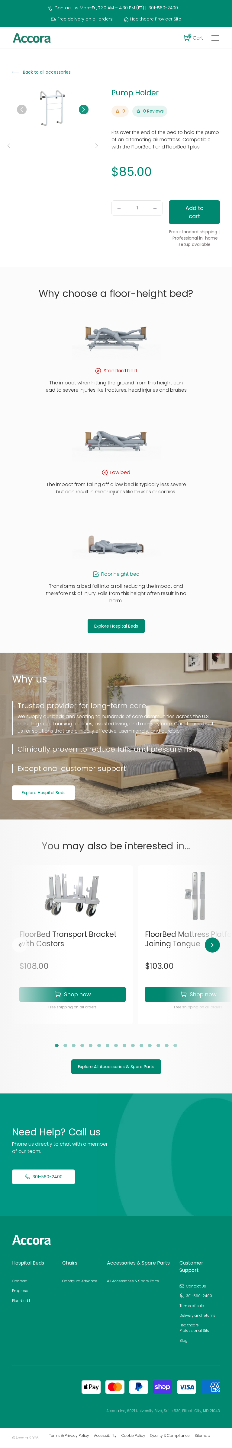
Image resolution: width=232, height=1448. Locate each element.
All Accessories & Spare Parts (133, 1281)
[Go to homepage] (31, 38)
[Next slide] (84, 109)
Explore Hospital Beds (116, 626)
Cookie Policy (133, 1435)
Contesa (19, 1281)
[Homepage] (31, 1240)
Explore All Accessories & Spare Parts (116, 1067)
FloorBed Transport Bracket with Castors (68, 939)
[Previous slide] (22, 109)
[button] (193, 38)
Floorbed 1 (21, 1300)
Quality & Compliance (170, 1435)
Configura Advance (79, 1281)
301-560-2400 (163, 8)
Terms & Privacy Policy (69, 1435)
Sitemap (202, 1435)
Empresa (20, 1290)
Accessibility (105, 1435)
